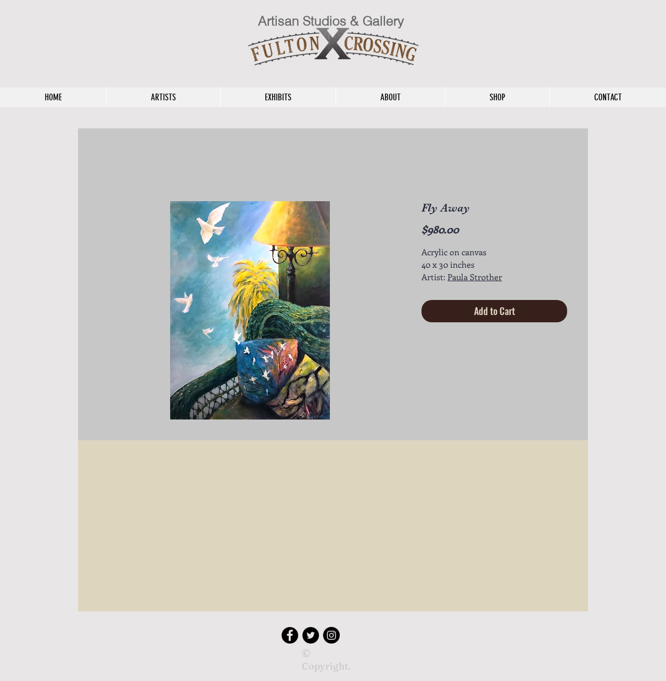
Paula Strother (474, 276)
